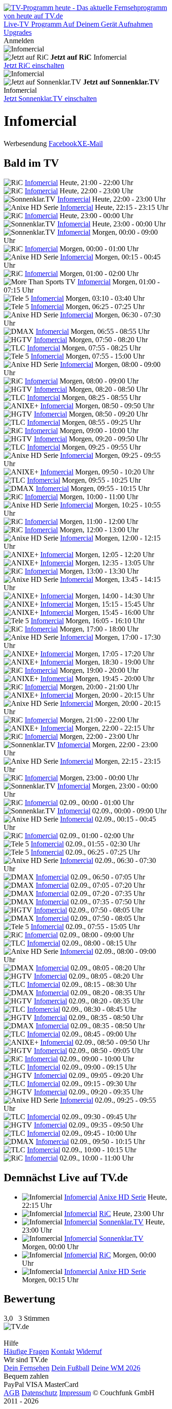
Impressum (75, 1393)
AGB (12, 1393)
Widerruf (89, 1351)
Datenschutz (39, 1393)
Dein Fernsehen (27, 1368)
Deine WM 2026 (115, 1368)
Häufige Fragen (26, 1351)
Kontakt (62, 1351)
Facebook (63, 143)
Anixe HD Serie (122, 1197)
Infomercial (41, 182)
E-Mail (93, 143)
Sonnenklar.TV (121, 1222)
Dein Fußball (70, 1368)
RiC (105, 1213)
